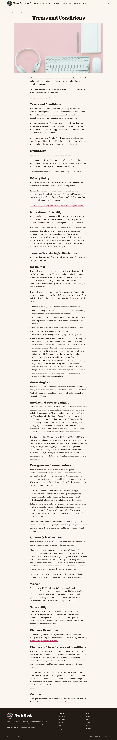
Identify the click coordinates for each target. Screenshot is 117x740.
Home (36, 3)
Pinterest (16, 728)
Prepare (48, 3)
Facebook (31, 728)
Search (88, 726)
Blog (84, 3)
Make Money (77, 3)
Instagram (24, 728)
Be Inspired (57, 3)
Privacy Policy (94, 736)
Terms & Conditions (104, 736)
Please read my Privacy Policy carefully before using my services (57, 205)
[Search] (108, 3)
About (42, 3)
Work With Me (90, 729)
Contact (88, 723)
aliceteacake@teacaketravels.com (44, 640)
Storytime (61, 729)
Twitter (9, 728)
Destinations (67, 3)
